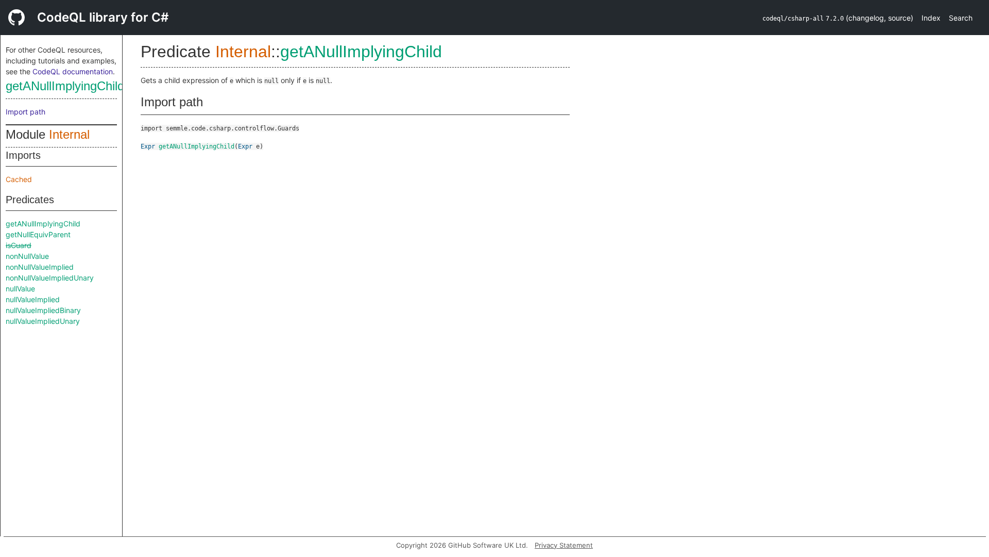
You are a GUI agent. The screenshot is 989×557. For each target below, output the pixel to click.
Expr (148, 146)
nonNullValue (27, 256)
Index (931, 17)
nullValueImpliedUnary (43, 321)
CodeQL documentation (72, 71)
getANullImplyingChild (65, 86)
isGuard (18, 245)
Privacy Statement (564, 545)
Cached (19, 179)
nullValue (20, 288)
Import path (25, 111)
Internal (69, 134)
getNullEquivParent (38, 234)
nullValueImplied (33, 299)
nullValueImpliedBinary (43, 310)
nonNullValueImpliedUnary (50, 277)
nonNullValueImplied (40, 267)
